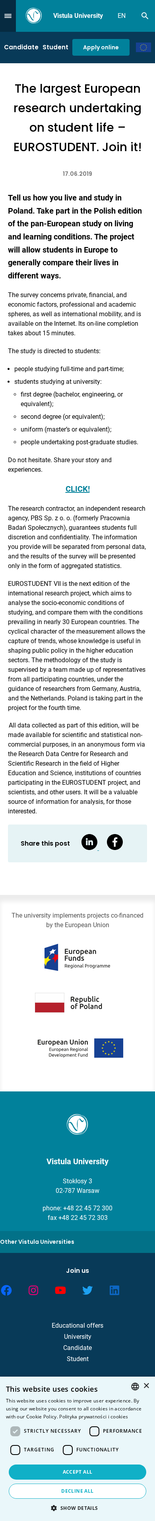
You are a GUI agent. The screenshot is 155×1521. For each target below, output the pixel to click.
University (77, 1336)
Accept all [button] (78, 1471)
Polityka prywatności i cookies (93, 1416)
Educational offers (77, 1325)
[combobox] (135, 1387)
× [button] (146, 1386)
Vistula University (78, 15)
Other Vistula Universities (37, 1242)
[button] (77, 1508)
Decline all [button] (77, 1491)
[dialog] (77, 1449)
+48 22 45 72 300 (87, 1208)
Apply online (101, 47)
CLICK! (78, 489)
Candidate (21, 47)
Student (55, 47)
